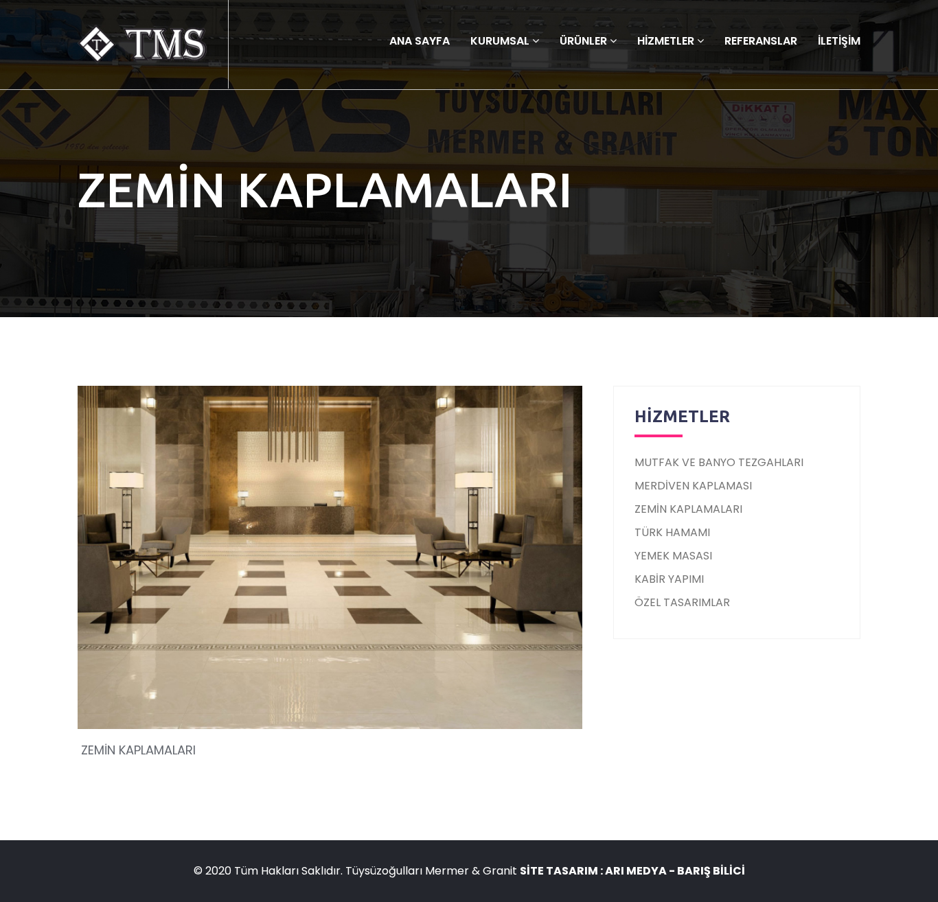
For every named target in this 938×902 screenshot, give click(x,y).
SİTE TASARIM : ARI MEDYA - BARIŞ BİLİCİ (632, 871)
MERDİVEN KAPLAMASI (693, 486)
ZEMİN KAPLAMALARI (688, 509)
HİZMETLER (667, 41)
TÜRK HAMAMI (672, 532)
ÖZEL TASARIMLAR (682, 602)
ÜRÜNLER (585, 41)
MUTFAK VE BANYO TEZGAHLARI (718, 462)
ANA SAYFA (419, 41)
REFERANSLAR (760, 41)
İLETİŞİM (839, 41)
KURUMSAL (501, 41)
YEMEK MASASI (673, 556)
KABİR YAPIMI (669, 579)
